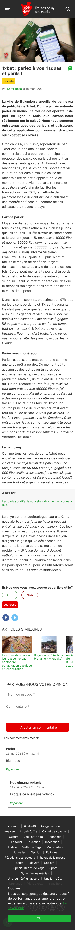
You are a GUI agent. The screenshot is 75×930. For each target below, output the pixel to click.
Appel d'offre (28, 831)
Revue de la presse (52, 857)
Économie (54, 836)
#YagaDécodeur (51, 826)
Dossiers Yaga (33, 836)
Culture (13, 836)
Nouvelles (19, 852)
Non (30, 595)
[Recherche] (67, 8)
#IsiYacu (13, 826)
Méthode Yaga (32, 847)
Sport (53, 868)
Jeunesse (10, 604)
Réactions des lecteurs (20, 857)
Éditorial (16, 842)
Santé (19, 862)
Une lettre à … (53, 878)
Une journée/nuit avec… (23, 878)
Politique (51, 852)
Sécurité (33, 862)
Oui (9, 595)
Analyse (9, 831)
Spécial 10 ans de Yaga (28, 868)
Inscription (52, 842)
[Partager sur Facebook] (6, 617)
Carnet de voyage (54, 831)
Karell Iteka (14, 88)
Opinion (36, 852)
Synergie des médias (35, 873)
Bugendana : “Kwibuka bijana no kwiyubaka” (49, 656)
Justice (12, 847)
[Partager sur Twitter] (15, 617)
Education (33, 842)
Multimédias (55, 847)
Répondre (12, 769)
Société (9, 81)
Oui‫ (39, 918)
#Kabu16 (30, 826)
